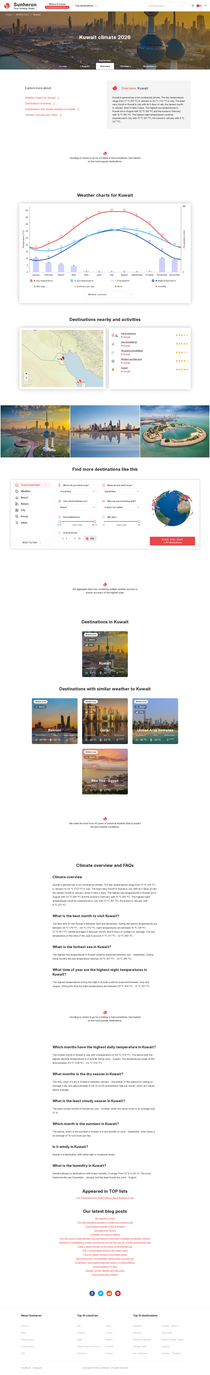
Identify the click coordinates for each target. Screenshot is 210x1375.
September (105, 60)
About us (25, 1326)
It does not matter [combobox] (113, 507)
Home (9, 14)
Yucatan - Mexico (170, 1326)
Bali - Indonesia (140, 1353)
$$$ (92, 538)
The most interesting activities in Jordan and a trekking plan (105, 1222)
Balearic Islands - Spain (173, 1339)
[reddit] (109, 1293)
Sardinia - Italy (139, 1346)
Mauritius (137, 1332)
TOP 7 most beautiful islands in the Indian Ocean (105, 1250)
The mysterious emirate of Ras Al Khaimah (105, 1226)
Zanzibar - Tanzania (171, 1353)
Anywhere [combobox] (65, 491)
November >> (150, 66)
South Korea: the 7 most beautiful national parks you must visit (105, 1258)
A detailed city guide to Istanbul (105, 1234)
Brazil (108, 1326)
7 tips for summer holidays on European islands (105, 1254)
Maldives (137, 1326)
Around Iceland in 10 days (105, 1266)
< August (85, 66)
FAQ (23, 1353)
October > (125, 66)
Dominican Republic (142, 1339)
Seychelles (167, 1332)
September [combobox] (110, 491)
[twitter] (101, 1293)
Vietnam (109, 1346)
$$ (79, 538)
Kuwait (37, 14)
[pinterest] (118, 1293)
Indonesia (81, 1353)
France (109, 1332)
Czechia (166, 1346)
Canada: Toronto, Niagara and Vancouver (105, 1270)
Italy (79, 1326)
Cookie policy (27, 1346)
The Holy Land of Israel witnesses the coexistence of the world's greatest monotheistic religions (105, 1238)
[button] (26, 374)
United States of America (88, 1346)
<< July (63, 66)
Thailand (81, 1332)
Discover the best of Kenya (105, 1274)
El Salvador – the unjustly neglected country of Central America (105, 1262)
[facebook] (92, 1293)
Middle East (22, 14)
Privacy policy (27, 1339)
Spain (79, 1339)
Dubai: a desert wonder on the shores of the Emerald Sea (105, 1246)
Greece (109, 1353)
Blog (23, 1332)
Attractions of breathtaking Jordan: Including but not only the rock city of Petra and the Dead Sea (105, 1242)
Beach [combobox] (63, 507)
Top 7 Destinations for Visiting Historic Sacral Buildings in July (105, 1198)
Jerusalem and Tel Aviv (105, 1230)
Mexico (109, 1339)
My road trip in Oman (105, 1218)
